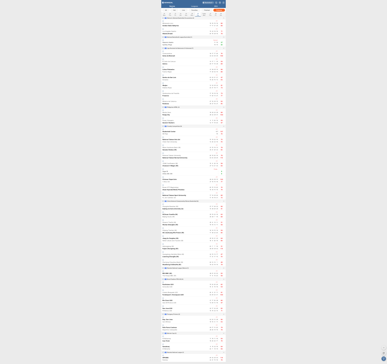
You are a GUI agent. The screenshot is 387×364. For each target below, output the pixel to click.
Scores (172, 6)
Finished (207, 10)
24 (192, 14)
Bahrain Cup (170, 333)
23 (186, 14)
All (166, 10)
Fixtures (219, 10)
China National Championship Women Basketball (182, 201)
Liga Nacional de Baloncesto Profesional (179, 48)
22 (180, 14)
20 (170, 14)
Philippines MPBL (172, 107)
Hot (174, 10)
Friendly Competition (173, 126)
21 (175, 14)
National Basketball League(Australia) (178, 37)
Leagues (194, 6)
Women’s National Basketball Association (179, 18)
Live (183, 10)
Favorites (194, 10)
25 (198, 14)
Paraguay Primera (172, 314)
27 (210, 14)
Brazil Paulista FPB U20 (174, 279)
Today (204, 14)
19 (164, 14)
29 (221, 14)
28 (216, 14)
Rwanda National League (174, 352)
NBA (216, 6)
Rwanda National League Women (177, 268)
